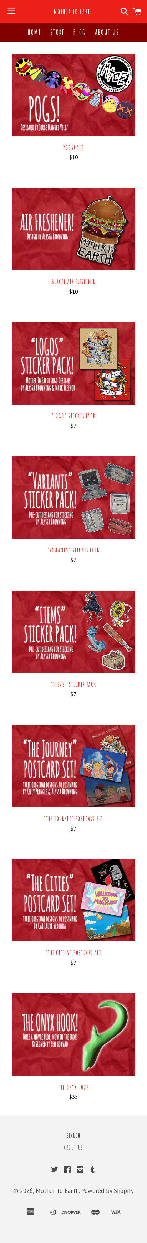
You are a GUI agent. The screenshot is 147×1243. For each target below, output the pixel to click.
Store (57, 32)
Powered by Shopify (107, 1191)
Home (34, 32)
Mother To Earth (73, 11)
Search (74, 1135)
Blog (80, 32)
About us (107, 32)
